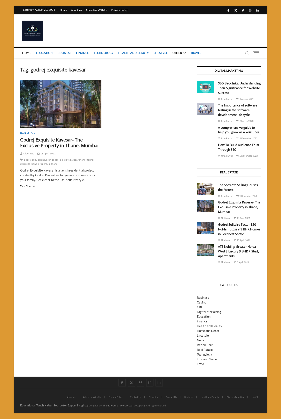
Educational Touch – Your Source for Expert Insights (53, 405)
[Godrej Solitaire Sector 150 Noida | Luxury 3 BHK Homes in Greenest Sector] (205, 228)
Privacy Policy (119, 10)
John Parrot (226, 99)
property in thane (47, 163)
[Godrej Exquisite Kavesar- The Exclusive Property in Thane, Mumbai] (60, 104)
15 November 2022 (248, 155)
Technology (104, 53)
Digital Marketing (209, 312)
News (200, 340)
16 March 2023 (245, 121)
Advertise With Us (96, 10)
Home (63, 10)
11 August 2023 (246, 99)
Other (177, 53)
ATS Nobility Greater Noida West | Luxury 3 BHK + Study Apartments (238, 251)
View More (30, 186)
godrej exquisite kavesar (37, 159)
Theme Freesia (110, 405)
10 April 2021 (243, 240)
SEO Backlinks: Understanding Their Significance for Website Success (239, 88)
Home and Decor (208, 331)
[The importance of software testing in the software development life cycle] (205, 109)
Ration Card (205, 345)
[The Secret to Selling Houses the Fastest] (205, 189)
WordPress (126, 405)
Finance (82, 53)
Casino (201, 302)
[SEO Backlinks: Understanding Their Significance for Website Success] (205, 87)
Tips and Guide (207, 359)
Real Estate (27, 132)
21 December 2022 (247, 138)
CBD (200, 307)
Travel (195, 53)
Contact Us (135, 397)
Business (65, 53)
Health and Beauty (133, 53)
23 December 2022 (247, 196)
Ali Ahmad (28, 153)
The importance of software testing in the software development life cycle (237, 110)
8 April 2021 (242, 262)
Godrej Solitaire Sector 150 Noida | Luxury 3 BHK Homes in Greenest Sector (239, 229)
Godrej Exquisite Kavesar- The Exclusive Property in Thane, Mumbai (59, 142)
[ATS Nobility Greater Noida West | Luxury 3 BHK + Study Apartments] (205, 250)
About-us (76, 10)
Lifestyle (160, 53)
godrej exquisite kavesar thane (68, 159)
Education (44, 53)
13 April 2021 (48, 153)
